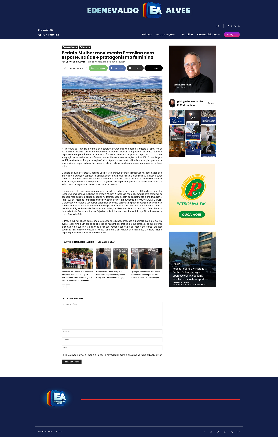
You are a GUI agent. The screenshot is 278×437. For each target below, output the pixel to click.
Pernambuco (70, 47)
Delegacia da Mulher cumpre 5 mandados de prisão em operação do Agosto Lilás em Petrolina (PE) (110, 275)
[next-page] (68, 286)
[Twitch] (225, 432)
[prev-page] (63, 286)
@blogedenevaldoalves (191, 101)
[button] (217, 26)
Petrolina (84, 47)
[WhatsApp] (238, 432)
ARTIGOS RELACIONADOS (79, 242)
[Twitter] (235, 26)
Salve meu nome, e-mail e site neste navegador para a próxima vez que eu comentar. (113, 355)
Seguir (211, 103)
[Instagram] (231, 26)
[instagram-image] (177, 117)
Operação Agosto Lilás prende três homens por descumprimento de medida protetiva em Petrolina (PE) (145, 275)
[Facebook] (228, 26)
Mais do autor (106, 242)
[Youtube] (238, 26)
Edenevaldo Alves (75, 61)
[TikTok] (218, 432)
